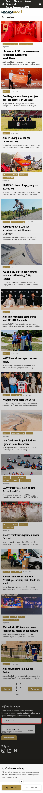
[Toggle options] (21, 781)
